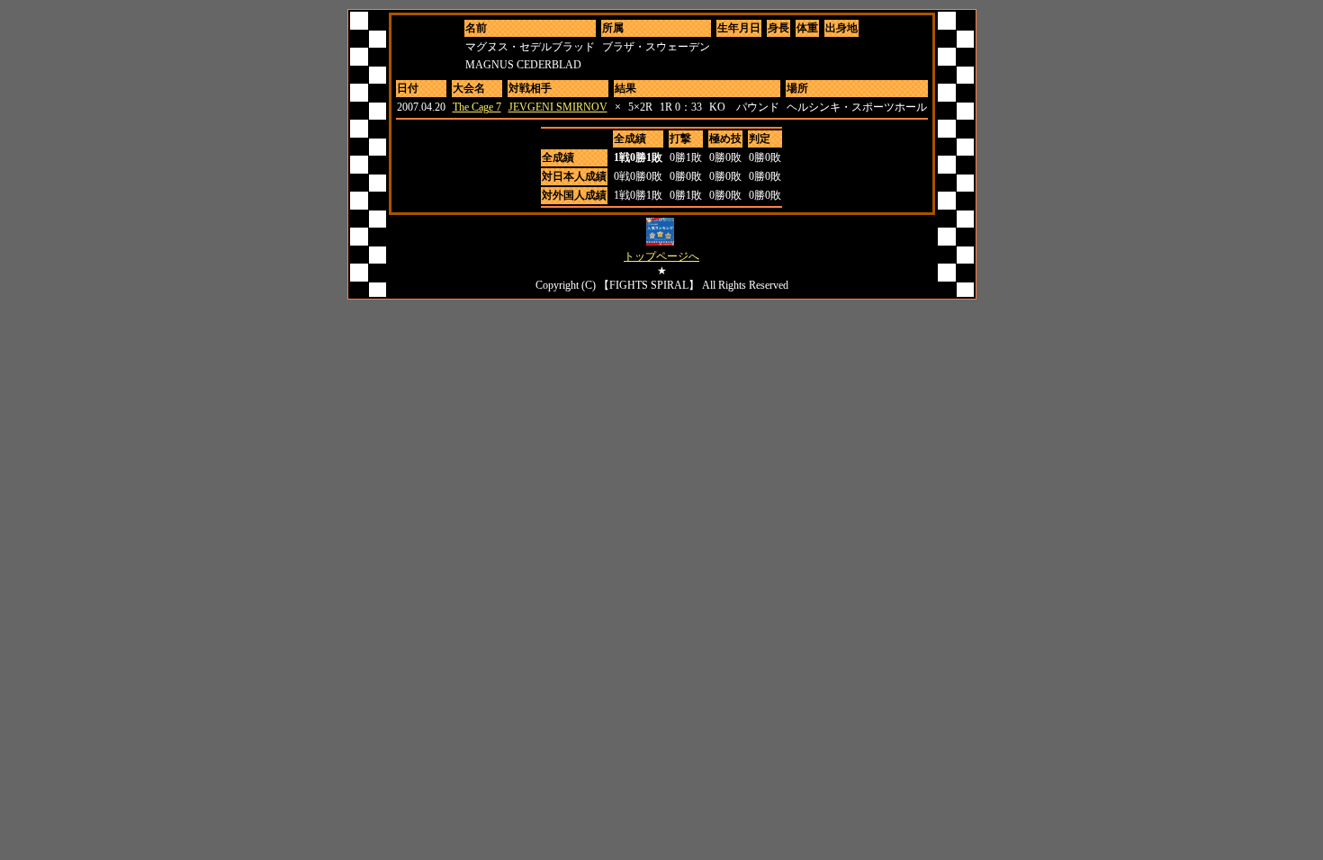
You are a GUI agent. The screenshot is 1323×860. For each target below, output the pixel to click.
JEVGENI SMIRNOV (558, 107)
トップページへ (661, 256)
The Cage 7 (477, 107)
